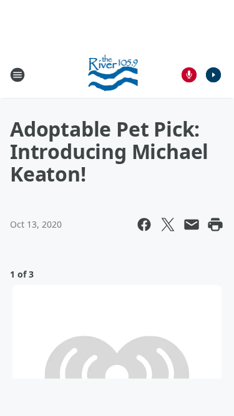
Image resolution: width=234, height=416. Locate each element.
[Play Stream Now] (213, 74)
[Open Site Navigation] (17, 74)
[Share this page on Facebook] (144, 224)
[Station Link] (113, 74)
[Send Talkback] (189, 74)
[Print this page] (215, 224)
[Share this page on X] (168, 224)
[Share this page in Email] (191, 224)
